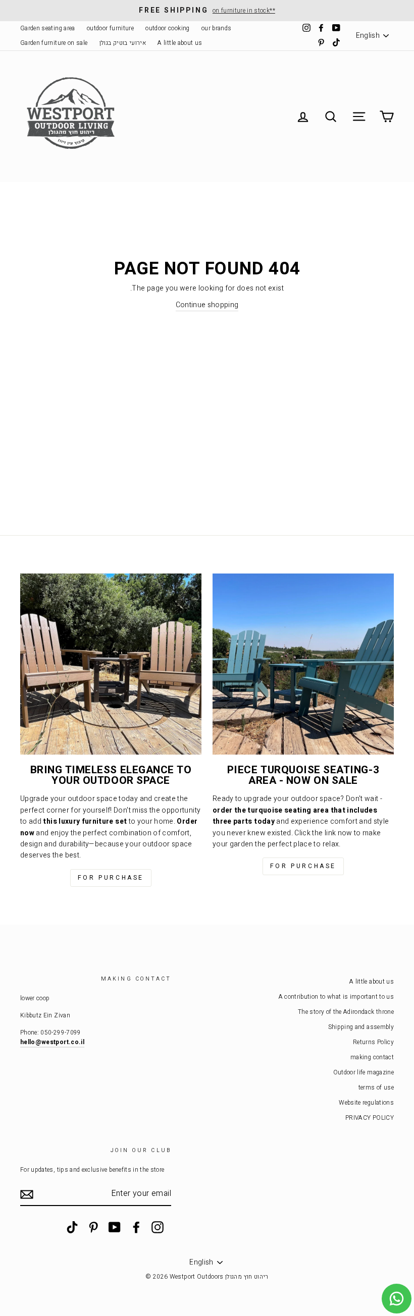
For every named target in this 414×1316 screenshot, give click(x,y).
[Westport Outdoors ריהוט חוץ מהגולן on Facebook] (136, 1227)
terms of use (376, 1087)
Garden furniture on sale (53, 43)
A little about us (180, 43)
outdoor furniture (110, 28)
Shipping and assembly (361, 1027)
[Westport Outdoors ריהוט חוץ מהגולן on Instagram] (157, 1227)
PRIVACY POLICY (369, 1118)
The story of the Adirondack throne (346, 1012)
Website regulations (366, 1103)
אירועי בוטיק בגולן (122, 43)
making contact (372, 1057)
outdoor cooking (167, 28)
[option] (207, 10)
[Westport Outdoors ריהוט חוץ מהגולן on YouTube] (115, 1227)
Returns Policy (373, 1042)
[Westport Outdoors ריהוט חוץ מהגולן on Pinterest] (93, 1227)
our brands (216, 28)
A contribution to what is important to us (336, 997)
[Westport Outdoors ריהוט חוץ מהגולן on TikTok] (72, 1227)
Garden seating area (47, 28)
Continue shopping (207, 305)
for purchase (111, 877)
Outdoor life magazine (363, 1072)
